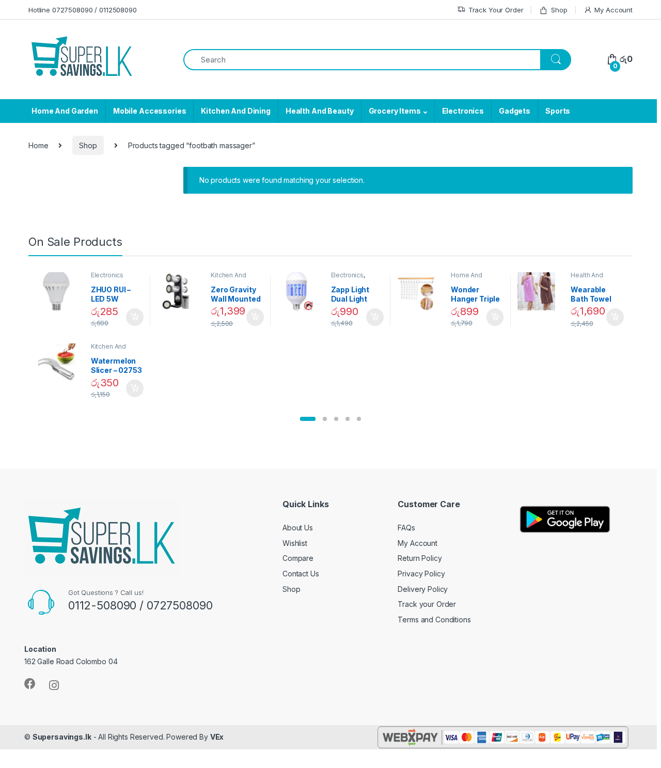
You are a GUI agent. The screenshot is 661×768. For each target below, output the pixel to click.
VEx (217, 736)
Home (38, 145)
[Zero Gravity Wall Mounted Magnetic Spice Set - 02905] (180, 291)
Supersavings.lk (62, 736)
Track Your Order (496, 10)
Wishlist (294, 543)
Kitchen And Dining (235, 110)
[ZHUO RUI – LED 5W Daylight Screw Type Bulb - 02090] (60, 291)
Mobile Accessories (149, 110)
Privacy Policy (421, 573)
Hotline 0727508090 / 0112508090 (82, 10)
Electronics (463, 110)
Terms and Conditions (434, 619)
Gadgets (514, 110)
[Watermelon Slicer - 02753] (60, 362)
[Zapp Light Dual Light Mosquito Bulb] (300, 291)
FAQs (406, 527)
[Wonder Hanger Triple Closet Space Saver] (420, 291)
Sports (557, 110)
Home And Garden (65, 110)
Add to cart (135, 317)
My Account (613, 10)
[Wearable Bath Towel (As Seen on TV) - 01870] (540, 291)
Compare (297, 558)
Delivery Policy (423, 589)
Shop (559, 10)
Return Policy (420, 558)
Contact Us (300, 573)
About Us (297, 527)
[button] (308, 419)
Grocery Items (395, 110)
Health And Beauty (320, 110)
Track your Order (427, 604)
